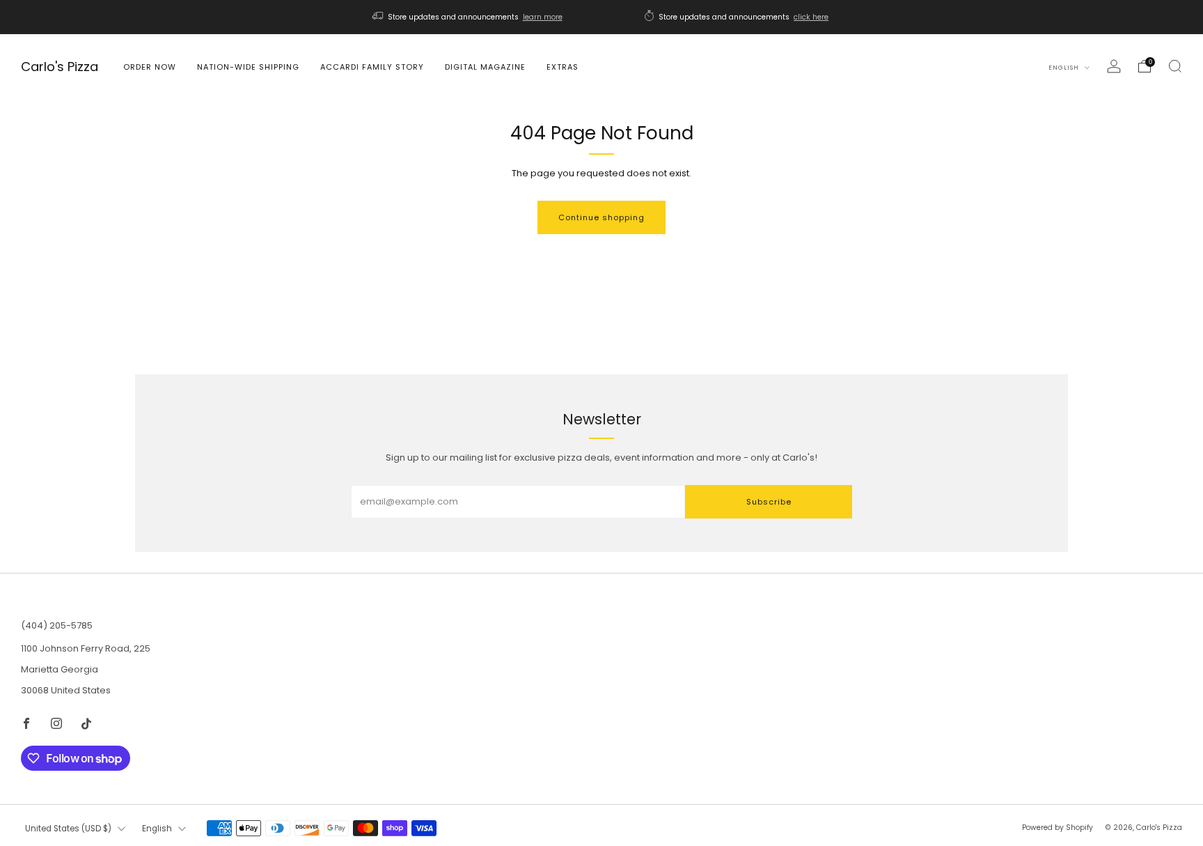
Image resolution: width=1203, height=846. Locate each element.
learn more (543, 17)
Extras (563, 66)
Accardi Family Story (372, 66)
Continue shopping (601, 217)
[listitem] (468, 17)
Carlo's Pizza (59, 67)
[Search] (1175, 66)
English (1064, 67)
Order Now (149, 66)
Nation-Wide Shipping (248, 66)
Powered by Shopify (1057, 827)
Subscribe (769, 501)
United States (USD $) (68, 828)
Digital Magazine (485, 66)
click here (811, 17)
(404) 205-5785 (57, 625)
